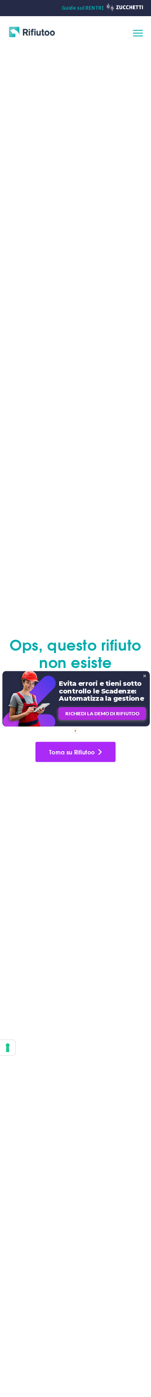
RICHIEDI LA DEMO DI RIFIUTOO (102, 713)
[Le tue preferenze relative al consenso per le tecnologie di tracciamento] (7, 1047)
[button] (102, 691)
